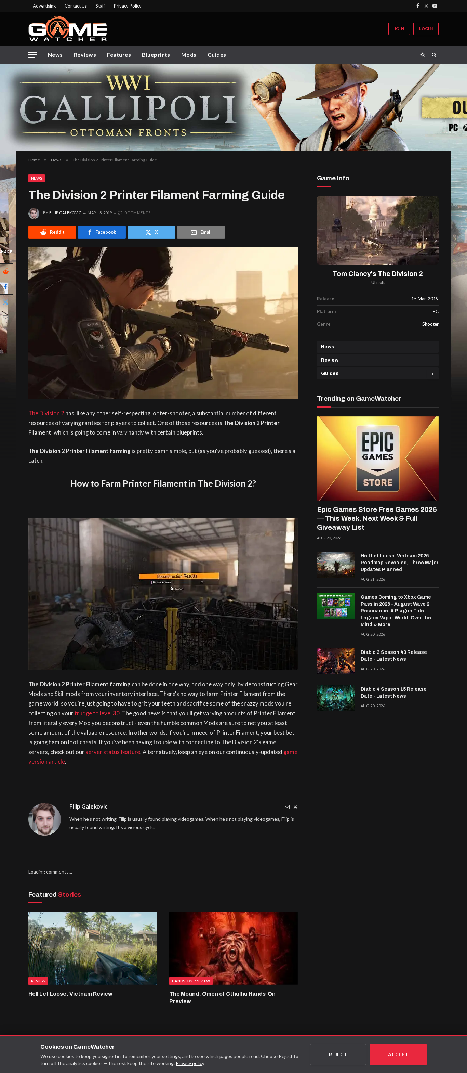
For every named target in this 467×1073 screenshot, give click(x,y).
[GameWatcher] (67, 29)
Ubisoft (378, 282)
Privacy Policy (128, 6)
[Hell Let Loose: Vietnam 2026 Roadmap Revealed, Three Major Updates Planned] (336, 565)
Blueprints (156, 54)
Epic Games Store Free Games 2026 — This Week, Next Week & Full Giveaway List (377, 518)
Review (329, 360)
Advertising (44, 6)
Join (399, 28)
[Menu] (32, 55)
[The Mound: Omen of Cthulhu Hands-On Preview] (233, 948)
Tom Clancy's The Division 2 (378, 273)
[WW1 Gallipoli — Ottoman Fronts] (233, 107)
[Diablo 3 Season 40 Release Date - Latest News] (336, 661)
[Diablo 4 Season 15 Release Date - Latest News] (336, 698)
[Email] (287, 807)
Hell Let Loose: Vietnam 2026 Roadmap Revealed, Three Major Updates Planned (400, 562)
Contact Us (76, 6)
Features (119, 54)
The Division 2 (46, 413)
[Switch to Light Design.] (422, 54)
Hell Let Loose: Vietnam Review (70, 994)
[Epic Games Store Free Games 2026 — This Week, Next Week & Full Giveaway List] (378, 458)
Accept (398, 1054)
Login (426, 28)
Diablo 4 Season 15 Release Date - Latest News (394, 693)
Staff (100, 6)
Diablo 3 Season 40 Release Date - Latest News (394, 656)
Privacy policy (190, 1063)
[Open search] (435, 54)
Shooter (430, 324)
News (55, 54)
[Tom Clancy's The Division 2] (378, 230)
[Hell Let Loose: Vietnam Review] (92, 948)
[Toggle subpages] (433, 373)
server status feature (112, 752)
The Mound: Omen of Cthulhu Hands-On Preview (222, 997)
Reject (338, 1054)
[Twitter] (295, 807)
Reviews (85, 54)
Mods (189, 54)
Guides (217, 54)
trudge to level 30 (97, 713)
